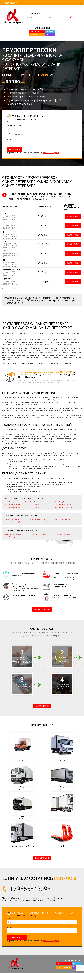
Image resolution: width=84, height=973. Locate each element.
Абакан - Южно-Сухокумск (12, 534)
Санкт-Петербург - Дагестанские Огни (16, 502)
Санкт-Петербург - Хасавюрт (39, 507)
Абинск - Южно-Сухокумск (38, 534)
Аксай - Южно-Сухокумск (12, 537)
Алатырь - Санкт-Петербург (13, 522)
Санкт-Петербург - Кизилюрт (39, 502)
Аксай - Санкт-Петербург (63, 519)
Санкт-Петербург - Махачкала (64, 507)
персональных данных (51, 153)
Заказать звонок (37, 31)
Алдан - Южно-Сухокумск (38, 537)
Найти (71, 17)
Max (51, 34)
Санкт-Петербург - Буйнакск (39, 504)
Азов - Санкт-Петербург (37, 519)
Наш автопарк (42, 858)
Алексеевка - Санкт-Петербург (39, 522)
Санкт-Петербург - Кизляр (63, 502)
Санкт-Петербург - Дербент (13, 507)
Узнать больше (42, 610)
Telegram (51, 31)
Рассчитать (72, 216)
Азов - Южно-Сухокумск (62, 534)
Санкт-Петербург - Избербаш (13, 504)
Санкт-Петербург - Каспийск (64, 504)
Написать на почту (37, 34)
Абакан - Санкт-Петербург (12, 519)
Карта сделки (42, 706)
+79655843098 (9, 3)
